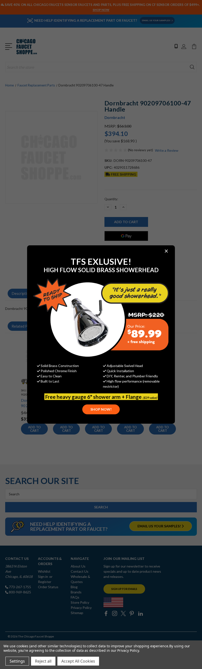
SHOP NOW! (101, 409)
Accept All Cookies (78, 661)
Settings (17, 661)
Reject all (43, 661)
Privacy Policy (128, 650)
